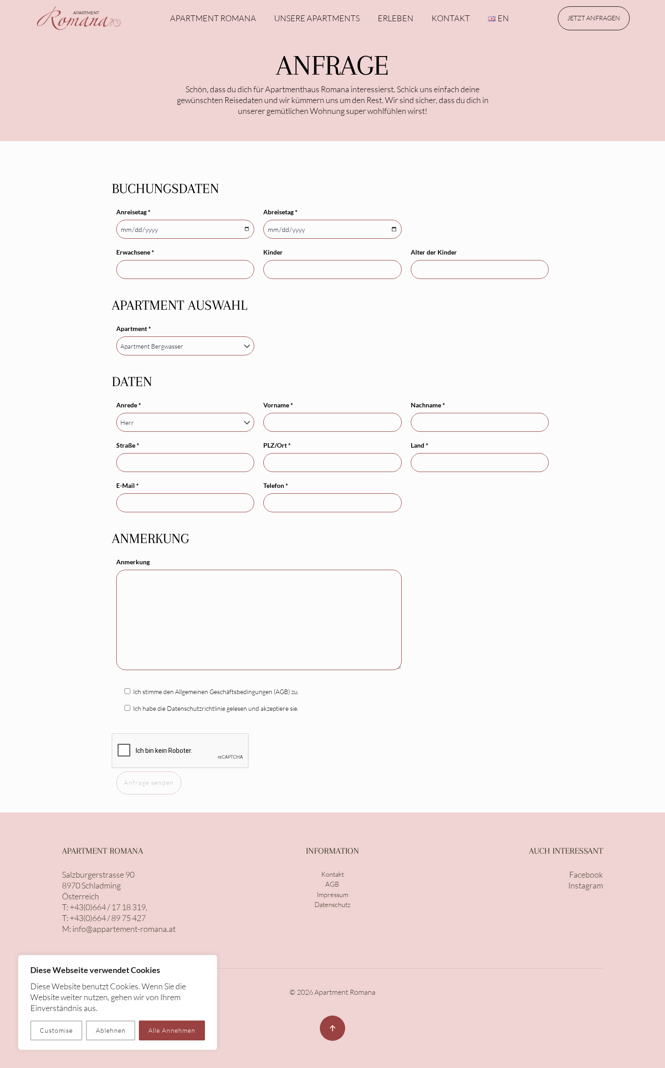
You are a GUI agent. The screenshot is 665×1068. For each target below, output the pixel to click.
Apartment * (133, 328)
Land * (419, 445)
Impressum (332, 894)
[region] (117, 1002)
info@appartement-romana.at (124, 929)
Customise (56, 1030)
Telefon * (275, 485)
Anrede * (128, 405)
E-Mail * (127, 485)
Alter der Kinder (434, 252)
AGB (332, 884)
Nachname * (428, 405)
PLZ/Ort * (277, 445)
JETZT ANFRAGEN (593, 18)
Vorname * (278, 405)
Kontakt (332, 874)
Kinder (273, 252)
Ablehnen (111, 1030)
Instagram (585, 885)
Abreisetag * (280, 212)
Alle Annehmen (171, 1030)
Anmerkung (133, 562)
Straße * (127, 445)
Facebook (586, 874)
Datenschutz (332, 904)
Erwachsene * (135, 252)
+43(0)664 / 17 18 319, (108, 907)
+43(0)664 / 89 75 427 (108, 918)
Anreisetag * (133, 212)
